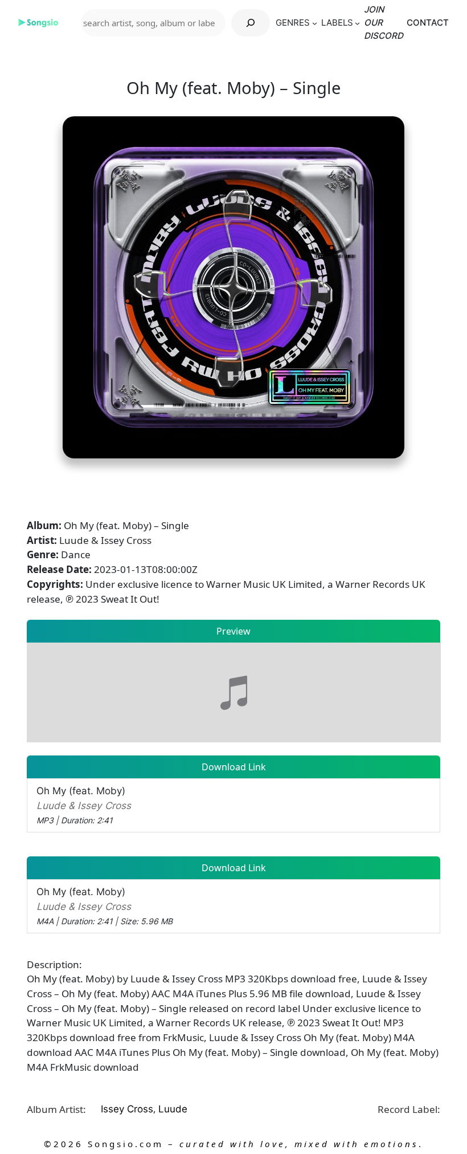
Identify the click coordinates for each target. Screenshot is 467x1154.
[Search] (250, 22)
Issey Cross (127, 1109)
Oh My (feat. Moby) (83, 805)
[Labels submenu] (357, 23)
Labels (337, 22)
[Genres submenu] (314, 23)
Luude (172, 1109)
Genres (293, 22)
